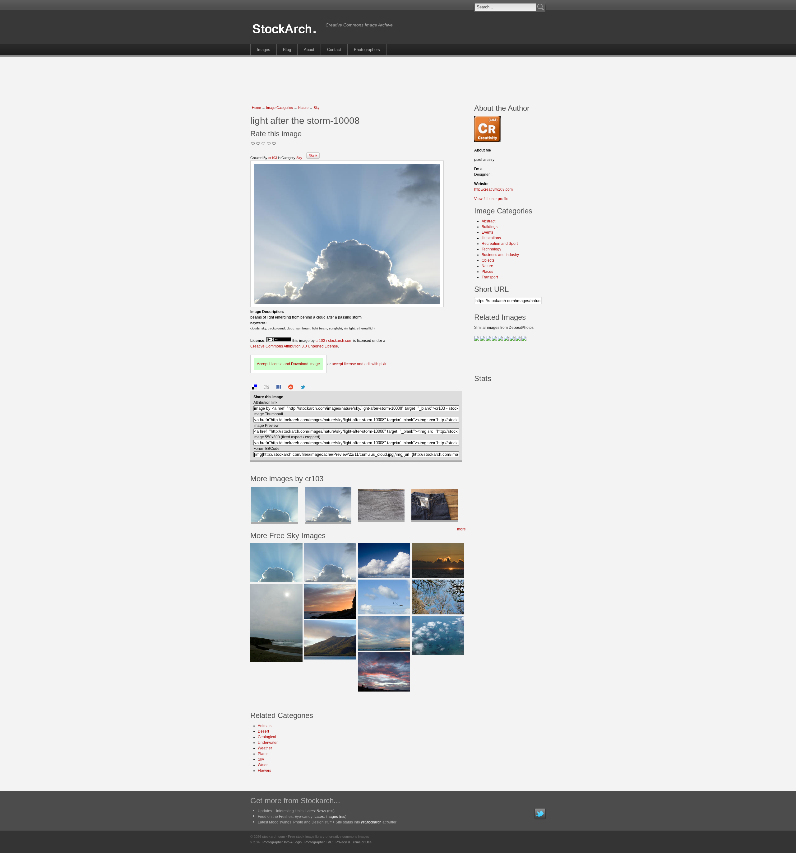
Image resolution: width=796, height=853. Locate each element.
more (461, 529)
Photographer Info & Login (282, 842)
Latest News (315, 811)
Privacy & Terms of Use (354, 842)
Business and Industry (500, 255)
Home (256, 108)
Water (263, 765)
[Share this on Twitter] (303, 388)
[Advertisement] (398, 77)
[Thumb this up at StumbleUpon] (291, 388)
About (309, 49)
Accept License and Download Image (288, 364)
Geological (267, 737)
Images (263, 49)
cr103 (272, 158)
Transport (490, 277)
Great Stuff (268, 143)
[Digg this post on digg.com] (266, 388)
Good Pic (263, 143)
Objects (488, 260)
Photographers (367, 49)
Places (487, 271)
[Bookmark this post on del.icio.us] (254, 388)
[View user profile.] (487, 141)
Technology (491, 249)
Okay (258, 143)
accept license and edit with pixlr (359, 364)
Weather (265, 748)
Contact (334, 49)
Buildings (489, 227)
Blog (287, 49)
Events (487, 232)
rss (330, 811)
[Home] (286, 33)
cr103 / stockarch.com (334, 340)
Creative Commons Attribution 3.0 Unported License (294, 346)
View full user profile (491, 199)
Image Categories (279, 108)
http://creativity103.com (493, 189)
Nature (303, 108)
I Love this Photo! (274, 143)
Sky (317, 108)
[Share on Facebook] (279, 388)
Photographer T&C (318, 842)
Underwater (268, 742)
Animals (264, 726)
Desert (263, 731)
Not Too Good (253, 143)
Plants (263, 754)
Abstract (488, 221)
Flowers (264, 770)
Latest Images (326, 816)
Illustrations (491, 238)
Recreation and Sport (500, 243)
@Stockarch (371, 822)
